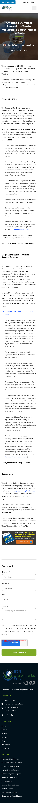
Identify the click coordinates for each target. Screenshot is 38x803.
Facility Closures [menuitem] (7, 781)
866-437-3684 (10, 700)
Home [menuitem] (4, 726)
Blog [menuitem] (3, 741)
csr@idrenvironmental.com (14, 704)
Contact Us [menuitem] (5, 748)
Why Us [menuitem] (4, 730)
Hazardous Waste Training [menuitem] (10, 766)
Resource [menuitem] (5, 737)
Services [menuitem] (4, 733)
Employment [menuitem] (6, 744)
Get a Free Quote (8, 2)
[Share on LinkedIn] (25, 50)
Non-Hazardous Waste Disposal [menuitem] (12, 763)
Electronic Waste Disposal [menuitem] (10, 777)
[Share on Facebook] (19, 50)
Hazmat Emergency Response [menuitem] (11, 774)
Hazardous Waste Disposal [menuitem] (10, 759)
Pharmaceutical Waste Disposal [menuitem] (12, 796)
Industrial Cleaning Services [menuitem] (10, 785)
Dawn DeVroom (13, 45)
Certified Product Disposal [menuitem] (10, 770)
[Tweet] (12, 50)
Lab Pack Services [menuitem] (7, 788)
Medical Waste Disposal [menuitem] (9, 792)
